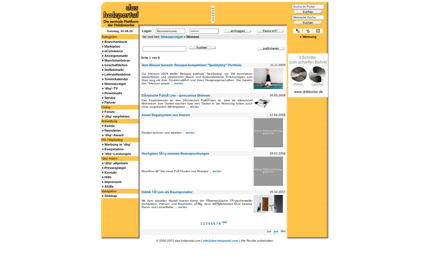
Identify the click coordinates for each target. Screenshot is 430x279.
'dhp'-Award (113, 135)
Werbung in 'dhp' (117, 144)
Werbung (309, 37)
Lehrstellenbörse (117, 74)
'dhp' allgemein (116, 163)
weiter (178, 83)
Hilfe (107, 177)
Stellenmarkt (114, 70)
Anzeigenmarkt (116, 55)
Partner (110, 102)
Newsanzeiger (172, 37)
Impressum (113, 182)
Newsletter (112, 130)
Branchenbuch (115, 41)
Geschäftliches (116, 65)
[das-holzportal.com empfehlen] (318, 31)
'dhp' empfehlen (117, 116)
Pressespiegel (115, 168)
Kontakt (110, 172)
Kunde (109, 126)
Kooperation (114, 149)
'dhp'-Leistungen (117, 154)
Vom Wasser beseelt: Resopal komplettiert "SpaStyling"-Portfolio (192, 65)
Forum (109, 112)
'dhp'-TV (111, 88)
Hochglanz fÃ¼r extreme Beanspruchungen (175, 153)
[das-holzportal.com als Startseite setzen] (298, 31)
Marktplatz (112, 46)
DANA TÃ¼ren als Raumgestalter (167, 192)
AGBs (108, 186)
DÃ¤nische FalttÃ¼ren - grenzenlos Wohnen (176, 95)
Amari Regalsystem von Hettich (166, 115)
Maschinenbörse (117, 60)
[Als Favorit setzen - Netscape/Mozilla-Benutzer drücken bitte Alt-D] (307, 31)
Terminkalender (116, 79)
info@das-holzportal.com (220, 240)
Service (110, 98)
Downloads (113, 93)
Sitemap (110, 196)
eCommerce (113, 51)
